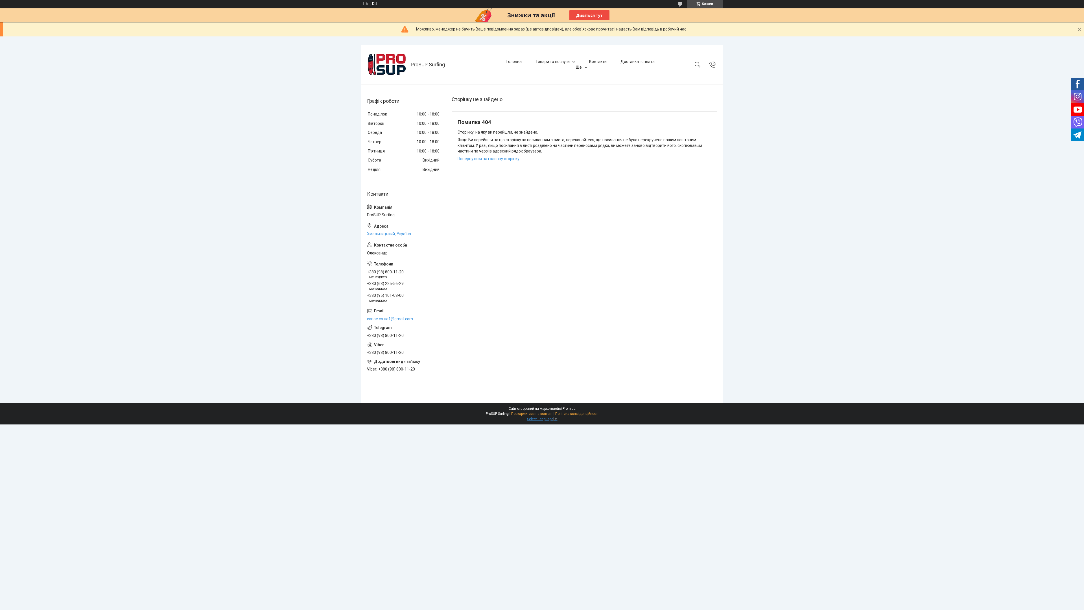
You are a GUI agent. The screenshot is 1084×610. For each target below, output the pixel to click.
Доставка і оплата (637, 61)
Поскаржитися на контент (532, 414)
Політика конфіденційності (576, 414)
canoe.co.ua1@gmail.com (390, 319)
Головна (514, 61)
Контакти (598, 61)
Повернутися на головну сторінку (488, 158)
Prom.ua (569, 409)
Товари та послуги (553, 61)
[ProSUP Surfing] (386, 65)
